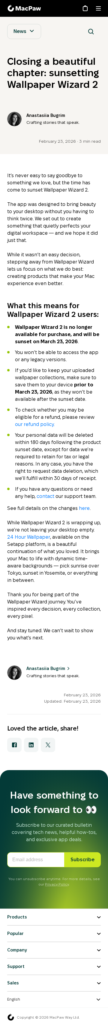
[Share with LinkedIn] (31, 745)
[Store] (85, 8)
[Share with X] (48, 745)
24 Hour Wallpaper (28, 537)
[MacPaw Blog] (25, 8)
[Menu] (98, 8)
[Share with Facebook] (14, 745)
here (84, 508)
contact (45, 496)
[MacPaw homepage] (10, 1017)
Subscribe (82, 859)
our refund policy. (35, 424)
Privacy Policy (57, 884)
